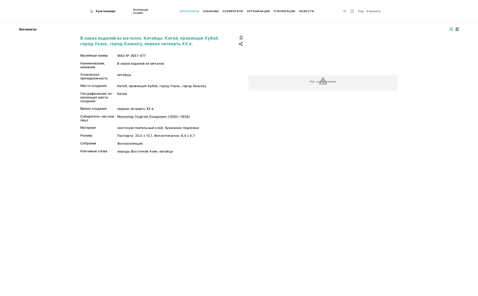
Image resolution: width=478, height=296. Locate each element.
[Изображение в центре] (457, 29)
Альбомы (211, 11)
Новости (306, 11)
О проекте (373, 11)
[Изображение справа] (451, 29)
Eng (360, 11)
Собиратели (233, 11)
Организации (258, 11)
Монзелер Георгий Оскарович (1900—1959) (153, 116)
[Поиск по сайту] (344, 11)
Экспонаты (189, 11)
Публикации (284, 11)
